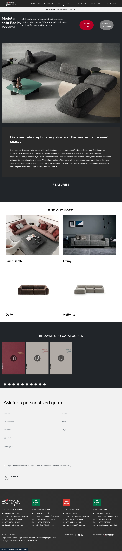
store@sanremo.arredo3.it (107, 525)
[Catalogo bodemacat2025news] (13, 358)
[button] (42, 192)
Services (48, 3)
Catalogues (80, 3)
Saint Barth (14, 261)
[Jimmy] (89, 235)
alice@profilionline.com (45, 525)
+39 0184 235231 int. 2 (45, 519)
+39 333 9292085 (104, 522)
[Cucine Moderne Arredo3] (45, 502)
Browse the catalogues (107, 25)
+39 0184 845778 (104, 519)
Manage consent (21, 549)
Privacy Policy (65, 466)
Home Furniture (56, 9)
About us (36, 3)
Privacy (3, 549)
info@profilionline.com (14, 525)
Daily (9, 315)
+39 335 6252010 (12, 522)
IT (106, 3)
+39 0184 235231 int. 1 (14, 519)
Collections (63, 3)
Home (48, 9)
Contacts (95, 3)
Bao (75, 9)
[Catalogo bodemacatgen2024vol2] (61, 358)
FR (114, 3)
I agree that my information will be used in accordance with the (39, 466)
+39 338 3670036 (43, 522)
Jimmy (67, 261)
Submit (14, 476)
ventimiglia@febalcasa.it (76, 525)
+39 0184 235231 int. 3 (75, 519)
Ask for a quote (86, 25)
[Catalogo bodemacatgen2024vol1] (37, 358)
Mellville (69, 315)
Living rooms (67, 9)
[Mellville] (89, 289)
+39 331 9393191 (73, 522)
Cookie (10, 549)
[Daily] (32, 289)
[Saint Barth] (32, 235)
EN (110, 3)
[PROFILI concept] (15, 502)
